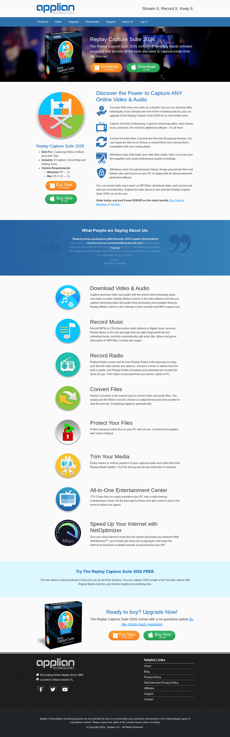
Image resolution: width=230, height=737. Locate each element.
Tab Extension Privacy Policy (161, 682)
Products (43, 21)
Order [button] (58, 21)
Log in (143, 21)
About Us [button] (127, 21)
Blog (147, 671)
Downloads (92, 21)
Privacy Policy (152, 677)
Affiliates (149, 688)
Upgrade (73, 21)
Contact (148, 699)
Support (148, 693)
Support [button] (110, 21)
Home (147, 666)
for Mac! (115, 204)
